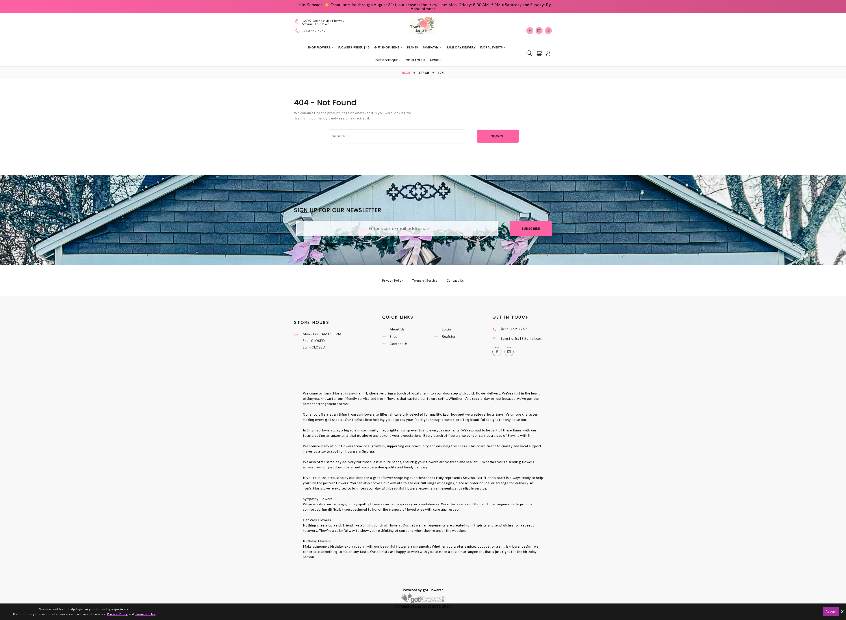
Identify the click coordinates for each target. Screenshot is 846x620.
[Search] (529, 53)
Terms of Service (425, 280)
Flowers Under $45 (354, 47)
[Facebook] (529, 30)
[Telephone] (297, 30)
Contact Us (415, 60)
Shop (394, 336)
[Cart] (539, 53)
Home (406, 73)
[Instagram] (539, 30)
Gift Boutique (387, 60)
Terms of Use (145, 614)
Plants (412, 47)
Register (449, 336)
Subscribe (531, 228)
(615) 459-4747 (314, 31)
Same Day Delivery (460, 47)
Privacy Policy (392, 280)
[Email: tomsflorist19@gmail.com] (548, 30)
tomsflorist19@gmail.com (522, 338)
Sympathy (431, 47)
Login (446, 329)
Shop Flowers (319, 47)
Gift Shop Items (387, 47)
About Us (397, 329)
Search (498, 136)
